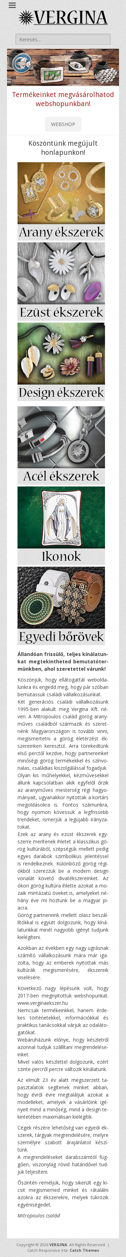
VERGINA (58, 1244)
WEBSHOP (63, 124)
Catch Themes (84, 1250)
